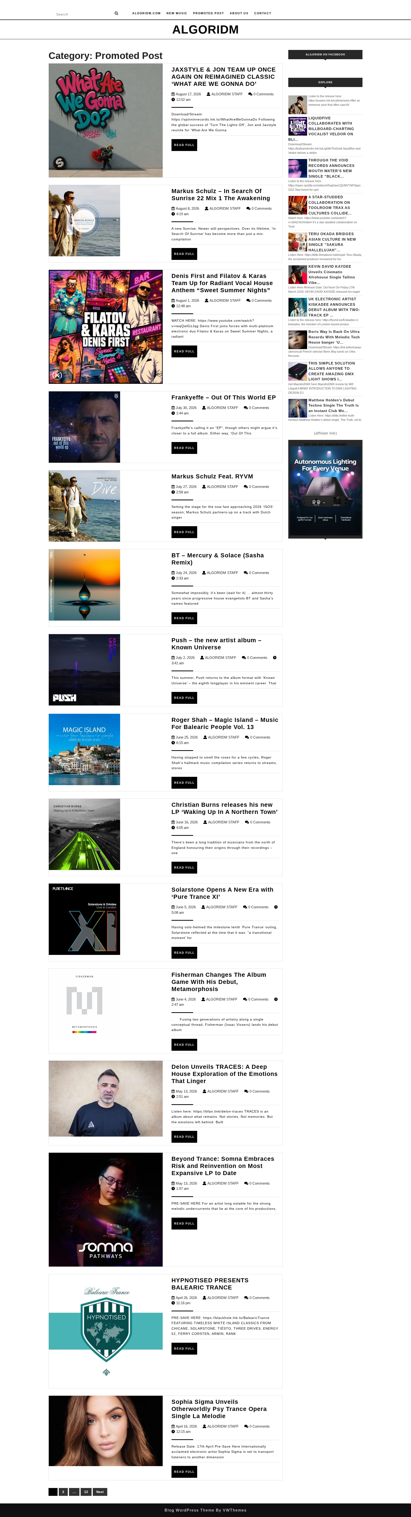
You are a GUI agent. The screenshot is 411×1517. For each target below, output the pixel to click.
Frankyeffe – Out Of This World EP (223, 397)
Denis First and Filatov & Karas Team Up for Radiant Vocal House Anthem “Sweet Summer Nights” (222, 282)
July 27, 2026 (186, 487)
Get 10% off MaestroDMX (325, 444)
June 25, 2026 (187, 737)
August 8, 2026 (187, 208)
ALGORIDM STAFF (227, 94)
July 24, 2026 (186, 573)
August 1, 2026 (187, 300)
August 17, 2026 (188, 94)
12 (86, 1492)
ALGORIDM (205, 29)
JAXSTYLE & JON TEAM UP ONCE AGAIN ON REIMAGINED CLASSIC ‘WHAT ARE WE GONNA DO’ (223, 76)
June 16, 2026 (187, 822)
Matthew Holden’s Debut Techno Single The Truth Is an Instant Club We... (333, 405)
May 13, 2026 (186, 1091)
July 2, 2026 (185, 658)
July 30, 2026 (186, 408)
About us (239, 13)
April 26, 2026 (186, 1298)
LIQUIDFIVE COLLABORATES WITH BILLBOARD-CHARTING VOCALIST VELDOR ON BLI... (321, 128)
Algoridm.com (146, 13)
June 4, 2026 (186, 999)
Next (100, 1492)
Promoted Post (208, 13)
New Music (176, 13)
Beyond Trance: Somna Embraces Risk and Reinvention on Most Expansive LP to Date (222, 1165)
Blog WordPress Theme (190, 1510)
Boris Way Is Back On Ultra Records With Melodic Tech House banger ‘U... (334, 337)
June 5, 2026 (186, 907)
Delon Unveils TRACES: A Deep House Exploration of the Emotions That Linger (224, 1073)
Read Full (185, 147)
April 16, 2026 (186, 1426)
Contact (262, 13)
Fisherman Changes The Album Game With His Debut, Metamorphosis (218, 981)
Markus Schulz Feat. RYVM (212, 476)
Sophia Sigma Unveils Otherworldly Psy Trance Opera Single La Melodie (219, 1408)
